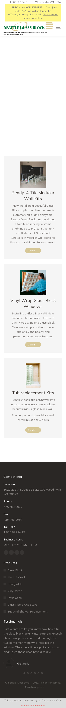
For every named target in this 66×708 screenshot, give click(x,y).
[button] (24, 673)
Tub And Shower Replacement (28, 611)
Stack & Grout (16, 577)
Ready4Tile (15, 584)
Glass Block (15, 570)
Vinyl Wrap (15, 591)
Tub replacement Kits (33, 392)
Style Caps (15, 597)
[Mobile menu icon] (58, 29)
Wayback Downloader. (33, 705)
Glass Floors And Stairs (22, 604)
